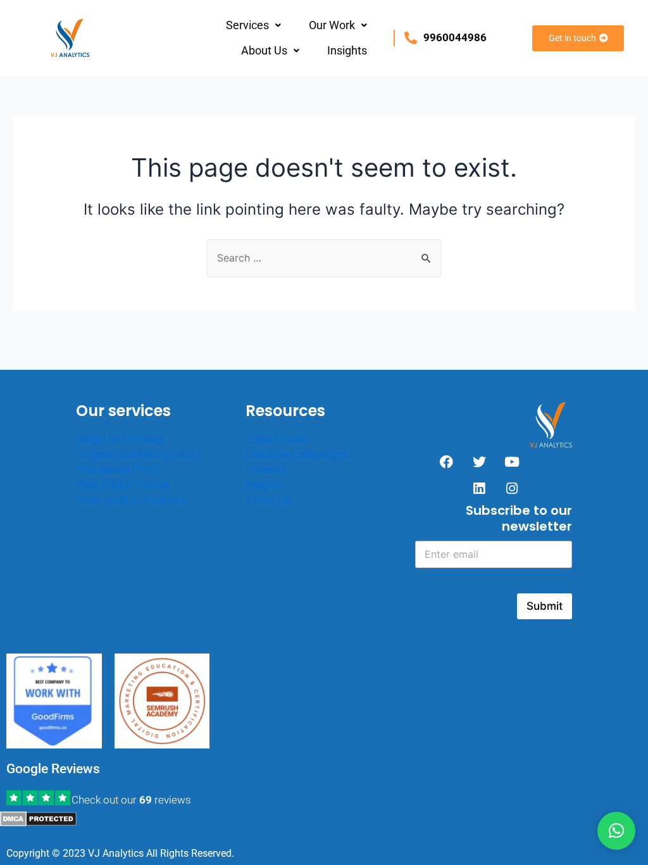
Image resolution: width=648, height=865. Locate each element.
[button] (253, 25)
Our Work (332, 25)
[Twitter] (479, 462)
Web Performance (122, 484)
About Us (264, 50)
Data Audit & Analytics (131, 500)
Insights (347, 50)
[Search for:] (324, 257)
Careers (266, 469)
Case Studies (277, 439)
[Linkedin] (479, 489)
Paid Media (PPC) (118, 469)
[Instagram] (512, 489)
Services (247, 25)
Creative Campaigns (297, 454)
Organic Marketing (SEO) (138, 454)
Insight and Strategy (121, 439)
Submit (544, 606)
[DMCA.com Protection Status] (38, 817)
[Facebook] (446, 462)
